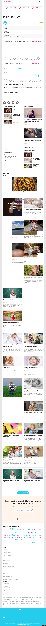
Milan (41, 539)
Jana (21, 539)
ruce (34, 601)
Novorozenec (6, 583)
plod (36, 599)
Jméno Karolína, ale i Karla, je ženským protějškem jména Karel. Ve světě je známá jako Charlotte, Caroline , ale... (33, 281)
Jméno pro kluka (7, 550)
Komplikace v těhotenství (9, 566)
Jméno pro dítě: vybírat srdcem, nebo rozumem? (11, 300)
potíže (26, 601)
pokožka (4, 601)
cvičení (14, 597)
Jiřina (7, 535)
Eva (12, 537)
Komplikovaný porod (8, 576)
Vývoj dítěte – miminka (8, 584)
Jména (4, 4)
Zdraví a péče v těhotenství (9, 565)
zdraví (37, 603)
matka (10, 599)
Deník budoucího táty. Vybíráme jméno (32, 458)
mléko (26, 599)
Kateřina (33, 529)
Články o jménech (7, 555)
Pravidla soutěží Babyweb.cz (28, 612)
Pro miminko (6, 590)
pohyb (41, 599)
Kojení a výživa (7, 589)
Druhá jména (6, 367)
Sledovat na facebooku (24, 519)
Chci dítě (8, 4)
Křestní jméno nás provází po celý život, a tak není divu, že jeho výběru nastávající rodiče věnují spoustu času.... (12, 463)
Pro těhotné (6, 568)
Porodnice (6, 573)
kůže (34, 597)
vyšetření (28, 603)
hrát (27, 597)
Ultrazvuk (6, 563)
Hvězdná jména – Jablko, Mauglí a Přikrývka (11, 436)
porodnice (18, 601)
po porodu (8, 601)
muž (29, 599)
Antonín (33, 535)
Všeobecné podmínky (17, 612)
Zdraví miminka (7, 587)
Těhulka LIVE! (18, 603)
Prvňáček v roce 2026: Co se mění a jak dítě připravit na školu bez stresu (33, 121)
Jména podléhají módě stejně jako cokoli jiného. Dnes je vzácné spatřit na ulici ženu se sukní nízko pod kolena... (12, 326)
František (33, 539)
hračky (24, 597)
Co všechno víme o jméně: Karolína (33, 277)
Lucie (14, 542)
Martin (16, 540)
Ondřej (36, 535)
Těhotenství (13, 4)
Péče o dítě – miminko (8, 586)
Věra (40, 529)
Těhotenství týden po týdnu (9, 562)
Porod (18, 4)
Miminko (21, 4)
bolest (4, 597)
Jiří (12, 529)
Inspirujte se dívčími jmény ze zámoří (31, 368)
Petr (33, 542)
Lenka (18, 537)
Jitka (21, 535)
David (18, 535)
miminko (22, 599)
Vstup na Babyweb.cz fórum (13, 160)
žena (4, 605)
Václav (16, 532)
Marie (30, 532)
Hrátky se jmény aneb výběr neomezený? (31, 255)
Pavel (14, 535)
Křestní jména (6, 549)
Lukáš (27, 535)
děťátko (21, 597)
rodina (28, 601)
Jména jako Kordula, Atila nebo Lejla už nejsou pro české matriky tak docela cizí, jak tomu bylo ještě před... (33, 260)
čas (41, 603)
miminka (15, 599)
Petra (29, 542)
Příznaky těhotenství (8, 559)
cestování (10, 597)
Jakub (8, 537)
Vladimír (8, 529)
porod (13, 601)
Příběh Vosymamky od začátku (18, 191)
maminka (38, 597)
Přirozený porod (7, 574)
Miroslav (29, 537)
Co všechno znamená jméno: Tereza (33, 412)
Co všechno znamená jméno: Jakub (33, 435)
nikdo (32, 599)
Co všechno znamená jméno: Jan (12, 386)
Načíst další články (24, 492)
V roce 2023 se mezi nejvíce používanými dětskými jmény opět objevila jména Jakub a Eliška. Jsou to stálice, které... (12, 350)
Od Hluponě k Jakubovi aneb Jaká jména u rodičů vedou (11, 458)
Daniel (24, 535)
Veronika (11, 532)
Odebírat (30, 510)
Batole (25, 4)
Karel (10, 542)
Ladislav (10, 535)
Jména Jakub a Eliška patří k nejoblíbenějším (10, 345)
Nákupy (38, 4)
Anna (39, 537)
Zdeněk (39, 535)
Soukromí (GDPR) (39, 612)
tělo (22, 603)
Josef (28, 529)
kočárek (31, 597)
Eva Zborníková (14, 237)
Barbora (30, 535)
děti (17, 597)
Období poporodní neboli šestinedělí (11, 579)
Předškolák (30, 4)
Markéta (5, 535)
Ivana (36, 537)
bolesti (7, 597)
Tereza (24, 529)
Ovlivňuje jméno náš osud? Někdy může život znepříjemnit (32, 345)
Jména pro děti (26, 233)
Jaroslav (19, 529)
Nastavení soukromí (23, 620)
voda (24, 603)
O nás (10, 612)
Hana (11, 539)
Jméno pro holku (7, 552)
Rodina (34, 4)
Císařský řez (6, 577)
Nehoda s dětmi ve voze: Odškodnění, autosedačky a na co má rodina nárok (32, 140)
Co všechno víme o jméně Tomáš (16, 121)
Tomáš (23, 537)
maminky (6, 599)
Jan (36, 532)
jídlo (29, 597)
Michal (25, 542)
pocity (39, 599)
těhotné (13, 603)
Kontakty (5, 612)
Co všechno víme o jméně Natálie (16, 115)
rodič (31, 601)
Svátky (5, 553)
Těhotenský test (7, 560)
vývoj (34, 603)
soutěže (36, 601)
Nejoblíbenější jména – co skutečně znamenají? (16, 110)
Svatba (13, 236)
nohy (34, 599)
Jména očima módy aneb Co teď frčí (12, 322)
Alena (15, 537)
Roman (37, 529)
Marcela (5, 537)
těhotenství (7, 603)
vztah (32, 603)
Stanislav (33, 537)
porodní (22, 601)
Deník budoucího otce (27, 460)
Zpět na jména (7, 97)
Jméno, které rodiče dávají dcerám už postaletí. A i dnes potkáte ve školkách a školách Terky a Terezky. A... (33, 417)
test (38, 601)
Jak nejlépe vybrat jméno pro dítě (32, 390)
